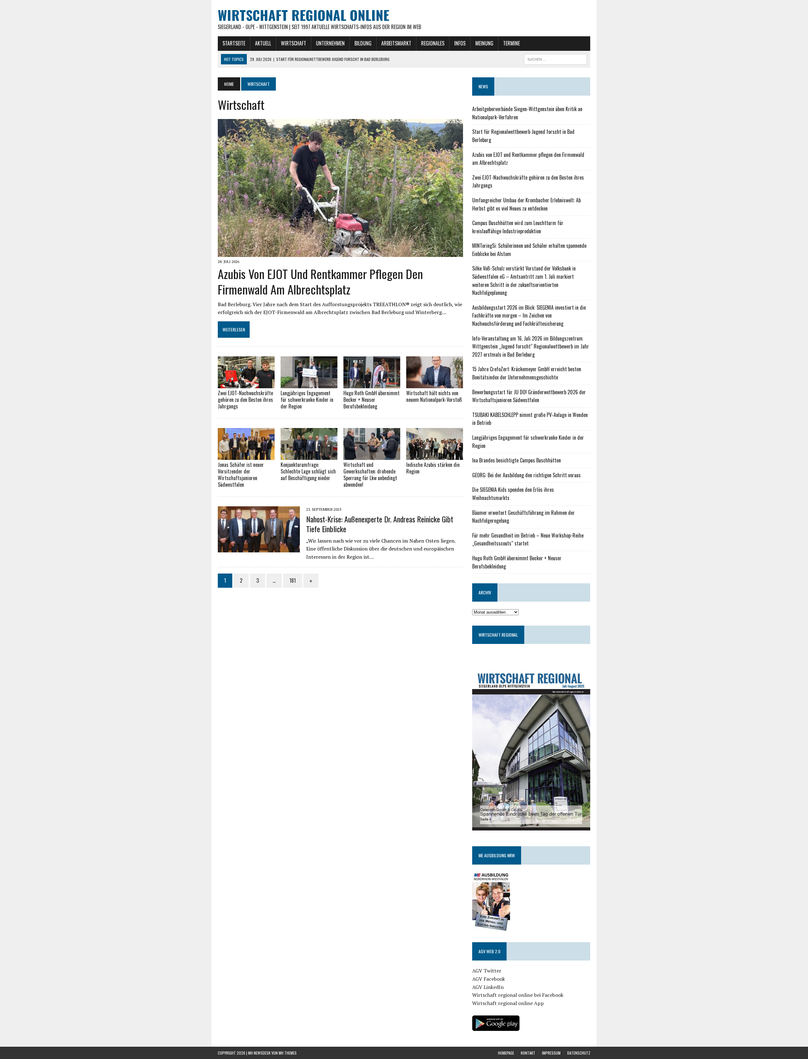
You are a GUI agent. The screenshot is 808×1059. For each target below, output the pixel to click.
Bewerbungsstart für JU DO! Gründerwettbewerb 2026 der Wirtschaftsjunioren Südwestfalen (529, 396)
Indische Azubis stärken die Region (433, 468)
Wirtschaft (293, 43)
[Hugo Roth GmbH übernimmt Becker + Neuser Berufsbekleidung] (371, 383)
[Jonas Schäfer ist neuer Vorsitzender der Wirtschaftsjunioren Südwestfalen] (246, 455)
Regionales (432, 43)
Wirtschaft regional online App (508, 1003)
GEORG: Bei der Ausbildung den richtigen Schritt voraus (526, 475)
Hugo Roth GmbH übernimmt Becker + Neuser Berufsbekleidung (371, 399)
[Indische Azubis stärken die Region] (434, 455)
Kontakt (528, 1053)
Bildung (362, 43)
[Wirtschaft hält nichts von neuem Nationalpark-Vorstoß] (434, 383)
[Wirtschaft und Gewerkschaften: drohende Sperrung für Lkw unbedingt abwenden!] (371, 455)
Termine (511, 43)
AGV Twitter (486, 970)
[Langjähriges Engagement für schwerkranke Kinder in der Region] (309, 383)
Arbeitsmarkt (396, 43)
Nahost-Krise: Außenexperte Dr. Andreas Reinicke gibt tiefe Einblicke (379, 523)
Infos (460, 43)
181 (292, 580)
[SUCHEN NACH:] (555, 58)
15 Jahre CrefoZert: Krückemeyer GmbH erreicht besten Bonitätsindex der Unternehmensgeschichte (526, 373)
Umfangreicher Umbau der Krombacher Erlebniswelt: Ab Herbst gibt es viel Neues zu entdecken (526, 204)
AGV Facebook (488, 978)
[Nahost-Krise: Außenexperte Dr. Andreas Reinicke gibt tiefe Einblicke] (259, 548)
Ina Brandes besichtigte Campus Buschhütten (516, 460)
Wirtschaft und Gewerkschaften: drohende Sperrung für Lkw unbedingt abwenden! (370, 474)
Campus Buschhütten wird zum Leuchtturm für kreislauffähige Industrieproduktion (517, 227)
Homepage (506, 1053)
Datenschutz (578, 1053)
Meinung (484, 43)
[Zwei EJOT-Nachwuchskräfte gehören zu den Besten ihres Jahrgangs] (246, 383)
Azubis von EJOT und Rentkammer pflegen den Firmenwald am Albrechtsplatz (320, 281)
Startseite (234, 43)
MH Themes (288, 1053)
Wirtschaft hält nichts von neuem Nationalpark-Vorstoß (434, 396)
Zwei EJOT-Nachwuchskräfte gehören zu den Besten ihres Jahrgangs (245, 399)
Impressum (551, 1053)
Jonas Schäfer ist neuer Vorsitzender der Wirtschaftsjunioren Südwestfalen (241, 474)
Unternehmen (330, 43)
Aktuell (263, 43)
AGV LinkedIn (488, 987)
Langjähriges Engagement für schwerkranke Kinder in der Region (307, 399)
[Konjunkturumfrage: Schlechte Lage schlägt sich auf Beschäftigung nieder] (309, 455)
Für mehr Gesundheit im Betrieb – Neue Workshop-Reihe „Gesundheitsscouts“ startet (528, 539)
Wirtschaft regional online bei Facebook (517, 994)
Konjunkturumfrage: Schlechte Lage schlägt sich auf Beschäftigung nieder (308, 471)
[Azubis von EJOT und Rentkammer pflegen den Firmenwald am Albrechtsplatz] (340, 252)
